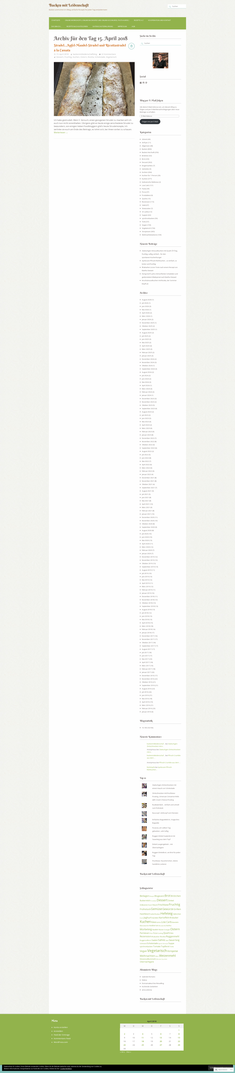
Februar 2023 (147, 431)
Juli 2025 (145, 336)
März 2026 (146, 316)
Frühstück (145, 909)
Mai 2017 (145, 659)
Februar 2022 (147, 471)
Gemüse (156, 909)
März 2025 (146, 349)
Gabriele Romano (148, 977)
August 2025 (147, 333)
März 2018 (146, 626)
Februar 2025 (147, 352)
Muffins (168, 926)
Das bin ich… (56, 26)
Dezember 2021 (148, 478)
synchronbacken (148, 218)
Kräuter (174, 917)
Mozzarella (162, 926)
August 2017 (147, 649)
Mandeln (175, 922)
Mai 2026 (145, 310)
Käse (153, 922)
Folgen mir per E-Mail (150, 121)
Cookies (153, 901)
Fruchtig (68, 57)
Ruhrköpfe (151, 767)
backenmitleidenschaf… (156, 744)
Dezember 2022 (148, 438)
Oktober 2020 (147, 524)
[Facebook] (141, 83)
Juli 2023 (145, 415)
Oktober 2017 (147, 642)
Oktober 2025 (147, 326)
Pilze (151, 933)
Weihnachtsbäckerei (149, 235)
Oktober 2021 (147, 484)
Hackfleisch (145, 914)
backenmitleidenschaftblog (85, 54)
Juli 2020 (145, 534)
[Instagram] (144, 83)
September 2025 (148, 329)
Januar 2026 (146, 319)
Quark (166, 932)
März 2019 (146, 586)
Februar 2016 (147, 708)
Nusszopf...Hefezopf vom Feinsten (165, 813)
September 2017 (148, 646)
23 (124, 1045)
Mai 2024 (145, 382)
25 (143, 1045)
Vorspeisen (146, 231)
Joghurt (148, 917)
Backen (144, 149)
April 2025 (146, 346)
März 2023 (146, 428)
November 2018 (148, 600)
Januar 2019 (146, 593)
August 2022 (147, 451)
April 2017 (146, 662)
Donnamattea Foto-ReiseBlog (153, 983)
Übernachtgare (147, 961)
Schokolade (100, 57)
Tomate (156, 946)
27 (161, 1045)
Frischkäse (163, 904)
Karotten (155, 918)
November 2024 (148, 362)
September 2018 (148, 606)
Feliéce (144, 980)
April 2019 (146, 583)
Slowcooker (146, 208)
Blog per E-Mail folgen (151, 100)
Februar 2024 (147, 392)
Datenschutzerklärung (103, 26)
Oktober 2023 (147, 405)
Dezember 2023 (148, 398)
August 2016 (147, 689)
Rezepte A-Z (138, 20)
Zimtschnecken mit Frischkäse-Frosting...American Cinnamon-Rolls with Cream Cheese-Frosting (165, 796)
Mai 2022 (145, 461)
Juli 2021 (145, 494)
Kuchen (76, 57)
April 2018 (146, 623)
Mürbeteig (146, 929)
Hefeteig (166, 913)
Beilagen (144, 895)
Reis (171, 933)
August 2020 (147, 530)
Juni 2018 (145, 616)
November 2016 (148, 679)
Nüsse (161, 929)
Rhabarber (156, 936)
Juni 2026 (145, 306)
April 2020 (146, 544)
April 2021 (146, 504)
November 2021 (148, 481)
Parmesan (144, 933)
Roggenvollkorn (145, 940)
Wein (157, 956)
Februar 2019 (147, 590)
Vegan (144, 225)
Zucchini (164, 959)
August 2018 (147, 609)
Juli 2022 (145, 455)
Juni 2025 (145, 339)
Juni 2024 (145, 379)
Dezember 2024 (148, 359)
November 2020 (148, 521)
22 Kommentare (108, 54)
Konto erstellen (61, 1027)
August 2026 (147, 300)
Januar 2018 (146, 633)
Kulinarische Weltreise (150, 182)
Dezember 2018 (148, 596)
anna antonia (147, 990)
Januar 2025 (146, 356)
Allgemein (146, 146)
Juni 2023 (145, 418)
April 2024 (146, 385)
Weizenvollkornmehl (148, 959)
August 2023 (147, 412)
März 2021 (146, 507)
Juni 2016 (145, 695)
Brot (143, 159)
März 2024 (146, 389)
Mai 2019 (145, 580)
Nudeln (155, 929)
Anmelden (58, 1031)
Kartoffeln (164, 917)
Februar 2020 (147, 550)
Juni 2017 (145, 656)
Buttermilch (145, 900)
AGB (133, 26)
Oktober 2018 (147, 603)
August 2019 (147, 570)
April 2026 (146, 313)
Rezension (146, 202)
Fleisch (155, 905)
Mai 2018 (145, 619)
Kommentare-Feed (62, 1038)
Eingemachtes (147, 166)
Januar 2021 (146, 514)
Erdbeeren (144, 905)
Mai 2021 (145, 501)
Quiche (144, 198)
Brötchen (145, 156)
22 (179, 1041)
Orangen (167, 930)
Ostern (83, 57)
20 (161, 1041)
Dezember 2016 (148, 675)
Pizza (144, 192)
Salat (144, 205)
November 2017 (148, 639)
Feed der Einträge (62, 1035)
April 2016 (146, 702)
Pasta (144, 189)
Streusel (165, 943)
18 (143, 1041)
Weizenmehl (167, 956)
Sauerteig (174, 939)
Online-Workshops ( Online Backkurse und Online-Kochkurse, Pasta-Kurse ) (97, 20)
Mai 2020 (145, 540)
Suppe (171, 943)
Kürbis (158, 922)
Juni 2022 (145, 458)
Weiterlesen (61, 132)
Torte (144, 222)
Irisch (141, 918)
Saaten (155, 940)
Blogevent (159, 896)
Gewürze (167, 909)
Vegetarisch (111, 57)
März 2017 (146, 666)
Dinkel (171, 900)
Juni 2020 (145, 537)
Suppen (145, 215)
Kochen (144, 172)
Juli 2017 (145, 652)
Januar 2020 (146, 553)
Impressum (122, 26)
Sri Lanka (145, 212)
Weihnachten (147, 955)
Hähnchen (177, 914)
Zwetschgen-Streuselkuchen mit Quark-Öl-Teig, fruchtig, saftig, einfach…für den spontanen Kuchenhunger (159, 254)
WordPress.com (61, 1042)
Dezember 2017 (148, 636)
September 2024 (148, 369)
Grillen (177, 909)
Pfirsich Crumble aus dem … (170, 762)
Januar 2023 (146, 435)
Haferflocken (155, 914)
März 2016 (146, 705)
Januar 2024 (146, 395)
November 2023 (148, 402)
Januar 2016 (146, 712)
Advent (144, 139)
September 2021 (148, 488)
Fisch (150, 905)
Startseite (55, 20)
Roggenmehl (172, 936)
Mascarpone (144, 926)
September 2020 (148, 527)
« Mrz (122, 1052)
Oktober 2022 (147, 445)
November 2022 (148, 441)
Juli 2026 (145, 303)
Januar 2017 (146, 672)
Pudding (160, 933)
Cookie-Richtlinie (66, 1069)
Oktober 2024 (147, 365)
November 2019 (148, 560)
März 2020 (146, 547)
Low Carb (145, 185)
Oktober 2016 (147, 682)
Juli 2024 (145, 375)
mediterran (153, 925)
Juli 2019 (145, 573)
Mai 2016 (145, 699)
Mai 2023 (145, 422)
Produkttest (146, 195)
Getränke (145, 169)
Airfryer (145, 142)
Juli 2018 (145, 613)
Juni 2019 (145, 576)
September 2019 (148, 567)
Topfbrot (165, 946)
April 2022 (146, 464)
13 (161, 1037)
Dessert (59, 57)
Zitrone (158, 959)
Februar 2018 (147, 629)
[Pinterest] (146, 83)
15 (179, 1037)
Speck (160, 943)
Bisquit (152, 896)
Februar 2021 (147, 511)
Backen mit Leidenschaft (69, 5)
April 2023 (146, 425)
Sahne (161, 940)
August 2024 (147, 372)
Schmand (143, 943)
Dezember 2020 (148, 517)
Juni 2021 (145, 497)
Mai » (128, 1052)
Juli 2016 (145, 692)
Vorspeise (172, 951)
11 (143, 1037)
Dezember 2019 (148, 557)
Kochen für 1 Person (149, 175)
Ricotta (91, 57)
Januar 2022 (146, 474)
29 (179, 1045)
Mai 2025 (145, 342)
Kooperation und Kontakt (159, 20)
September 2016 (148, 685)
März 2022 (146, 468)
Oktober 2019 (147, 563)
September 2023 (148, 408)
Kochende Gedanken (150, 986)
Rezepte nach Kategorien (77, 26)
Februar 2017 (147, 669)
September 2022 (148, 448)
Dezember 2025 (148, 323)
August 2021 (147, 491)
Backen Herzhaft (148, 152)
